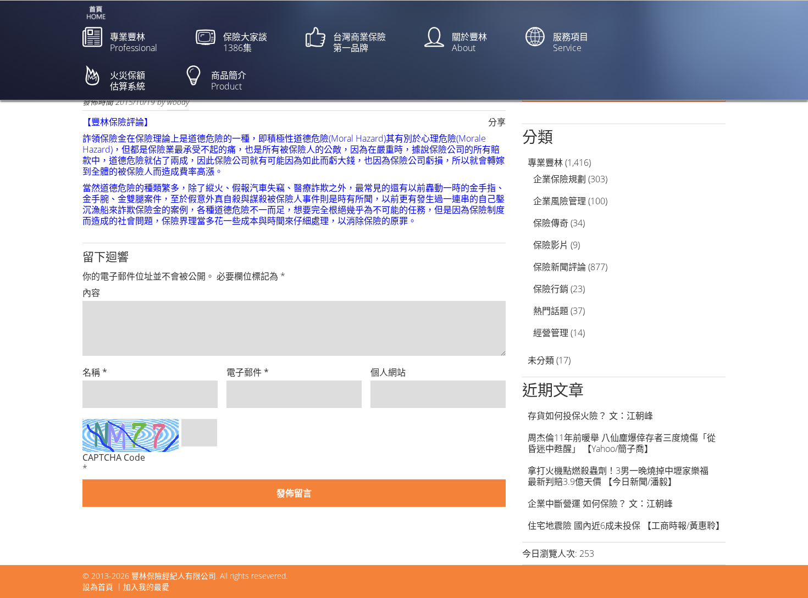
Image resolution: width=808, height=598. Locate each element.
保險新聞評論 (559, 267)
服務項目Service (570, 42)
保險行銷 (550, 289)
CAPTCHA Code (113, 457)
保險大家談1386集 (245, 42)
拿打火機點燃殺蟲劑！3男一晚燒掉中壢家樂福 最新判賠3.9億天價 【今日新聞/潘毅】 (622, 476)
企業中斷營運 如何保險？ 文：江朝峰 (600, 504)
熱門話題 (550, 311)
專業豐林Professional (133, 42)
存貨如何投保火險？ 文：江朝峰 (590, 416)
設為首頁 (97, 587)
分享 (497, 122)
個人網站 (388, 372)
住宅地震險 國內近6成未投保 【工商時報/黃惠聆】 (626, 525)
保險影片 (550, 245)
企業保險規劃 (559, 179)
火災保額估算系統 (127, 80)
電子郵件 (247, 372)
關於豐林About (469, 42)
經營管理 (550, 333)
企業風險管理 (559, 201)
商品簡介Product (228, 80)
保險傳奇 (550, 223)
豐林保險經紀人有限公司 (173, 576)
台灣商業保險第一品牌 (359, 42)
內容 (91, 292)
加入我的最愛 (146, 587)
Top (782, 572)
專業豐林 (545, 163)
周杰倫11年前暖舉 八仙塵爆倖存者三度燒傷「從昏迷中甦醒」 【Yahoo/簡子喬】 (622, 443)
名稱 (94, 372)
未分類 (541, 360)
